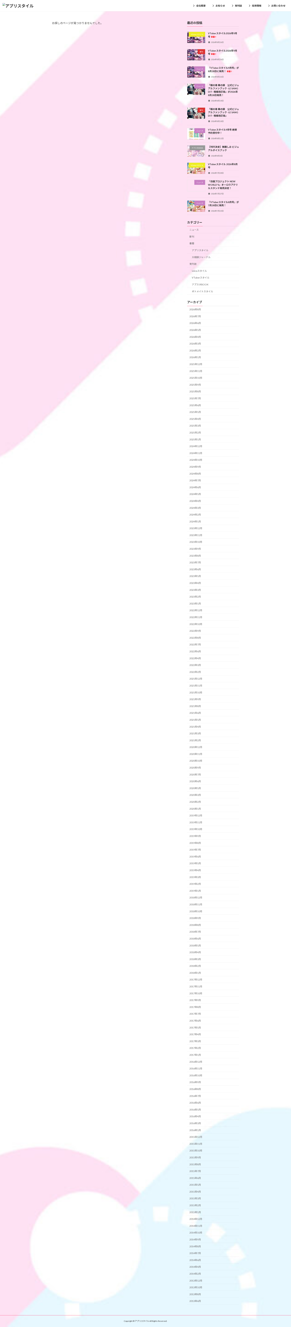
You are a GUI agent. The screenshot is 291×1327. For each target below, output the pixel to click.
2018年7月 (195, 931)
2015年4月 (195, 1191)
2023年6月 (195, 569)
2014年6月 (195, 1260)
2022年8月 (195, 637)
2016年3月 (195, 1123)
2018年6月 (195, 938)
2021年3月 (195, 733)
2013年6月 (195, 1301)
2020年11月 (195, 754)
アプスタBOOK (200, 284)
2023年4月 (195, 583)
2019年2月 (195, 883)
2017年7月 (195, 1013)
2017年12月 (195, 979)
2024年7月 (195, 480)
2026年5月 (195, 330)
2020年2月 (195, 801)
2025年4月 (195, 418)
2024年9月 (195, 466)
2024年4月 (195, 500)
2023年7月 (195, 562)
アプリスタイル (200, 250)
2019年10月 (195, 829)
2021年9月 (195, 699)
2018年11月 (195, 904)
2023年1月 (195, 603)
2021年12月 (195, 678)
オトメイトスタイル (202, 291)
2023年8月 (195, 555)
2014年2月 (195, 1273)
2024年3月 (195, 507)
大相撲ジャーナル (201, 257)
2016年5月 (195, 1109)
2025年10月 (195, 377)
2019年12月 (195, 815)
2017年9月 (195, 1000)
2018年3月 (195, 959)
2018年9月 (195, 918)
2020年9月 (195, 767)
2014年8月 (195, 1246)
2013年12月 (195, 1280)
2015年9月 (195, 1157)
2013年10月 (195, 1287)
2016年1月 (195, 1130)
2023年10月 (195, 542)
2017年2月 (195, 1048)
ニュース (194, 229)
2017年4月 (195, 1034)
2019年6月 (195, 856)
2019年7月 (195, 849)
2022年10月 (195, 624)
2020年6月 (195, 781)
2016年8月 (195, 1089)
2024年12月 (195, 446)
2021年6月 (195, 713)
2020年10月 (195, 760)
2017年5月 (195, 1027)
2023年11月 (195, 535)
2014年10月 (195, 1232)
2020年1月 (195, 808)
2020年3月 (195, 795)
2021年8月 (195, 706)
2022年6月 (195, 651)
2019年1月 (195, 890)
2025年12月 (195, 364)
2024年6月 (195, 487)
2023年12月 (195, 528)
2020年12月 (195, 747)
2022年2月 (195, 671)
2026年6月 (195, 323)
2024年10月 (195, 460)
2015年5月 (195, 1184)
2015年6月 (195, 1178)
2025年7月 (195, 398)
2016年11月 (195, 1068)
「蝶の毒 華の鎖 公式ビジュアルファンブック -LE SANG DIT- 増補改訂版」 (223, 112)
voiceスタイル (199, 270)
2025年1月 (195, 439)
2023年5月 (195, 576)
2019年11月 (195, 822)
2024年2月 (195, 514)
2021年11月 (195, 685)
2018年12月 (195, 897)
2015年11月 (195, 1143)
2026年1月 (195, 357)
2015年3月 (195, 1198)
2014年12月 (195, 1218)
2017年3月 (195, 1041)
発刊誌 (193, 263)
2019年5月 (195, 863)
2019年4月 (195, 870)
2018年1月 (195, 972)
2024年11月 (195, 453)
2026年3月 (195, 343)
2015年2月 (195, 1205)
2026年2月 (195, 350)
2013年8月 (195, 1294)
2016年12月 (195, 1061)
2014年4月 (195, 1267)
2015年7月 (195, 1171)
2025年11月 (195, 371)
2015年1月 (195, 1212)
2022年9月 (195, 630)
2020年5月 (195, 788)
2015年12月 (195, 1136)
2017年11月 (195, 986)
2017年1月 (195, 1054)
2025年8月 (195, 391)
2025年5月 (195, 412)
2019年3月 (195, 877)
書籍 (191, 243)
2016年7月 (195, 1096)
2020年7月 (195, 774)
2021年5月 (195, 719)
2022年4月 (195, 658)
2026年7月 (195, 316)
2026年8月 (195, 309)
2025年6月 (195, 405)
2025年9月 (195, 384)
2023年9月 (195, 548)
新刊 (191, 236)
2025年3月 (195, 425)
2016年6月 (195, 1102)
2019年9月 (195, 836)
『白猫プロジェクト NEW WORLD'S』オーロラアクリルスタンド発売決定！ (223, 185)
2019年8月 (195, 842)
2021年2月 (195, 740)
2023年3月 (195, 589)
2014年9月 (195, 1239)
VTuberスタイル (200, 277)
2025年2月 (195, 432)
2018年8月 (195, 925)
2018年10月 (195, 911)
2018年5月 (195, 945)
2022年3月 (195, 665)
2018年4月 (195, 952)
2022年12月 (195, 610)
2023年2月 (195, 596)
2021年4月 (195, 726)
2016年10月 (195, 1075)
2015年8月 (195, 1164)
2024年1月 (195, 521)
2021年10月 (195, 692)
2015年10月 (195, 1150)
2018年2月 (195, 965)
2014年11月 (195, 1225)
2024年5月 (195, 494)
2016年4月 (195, 1116)
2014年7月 (195, 1253)
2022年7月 (195, 644)
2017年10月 (195, 993)
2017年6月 (195, 1020)
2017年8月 (195, 1007)
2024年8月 (195, 473)
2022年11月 (195, 617)
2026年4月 (195, 336)
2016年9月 (195, 1082)
